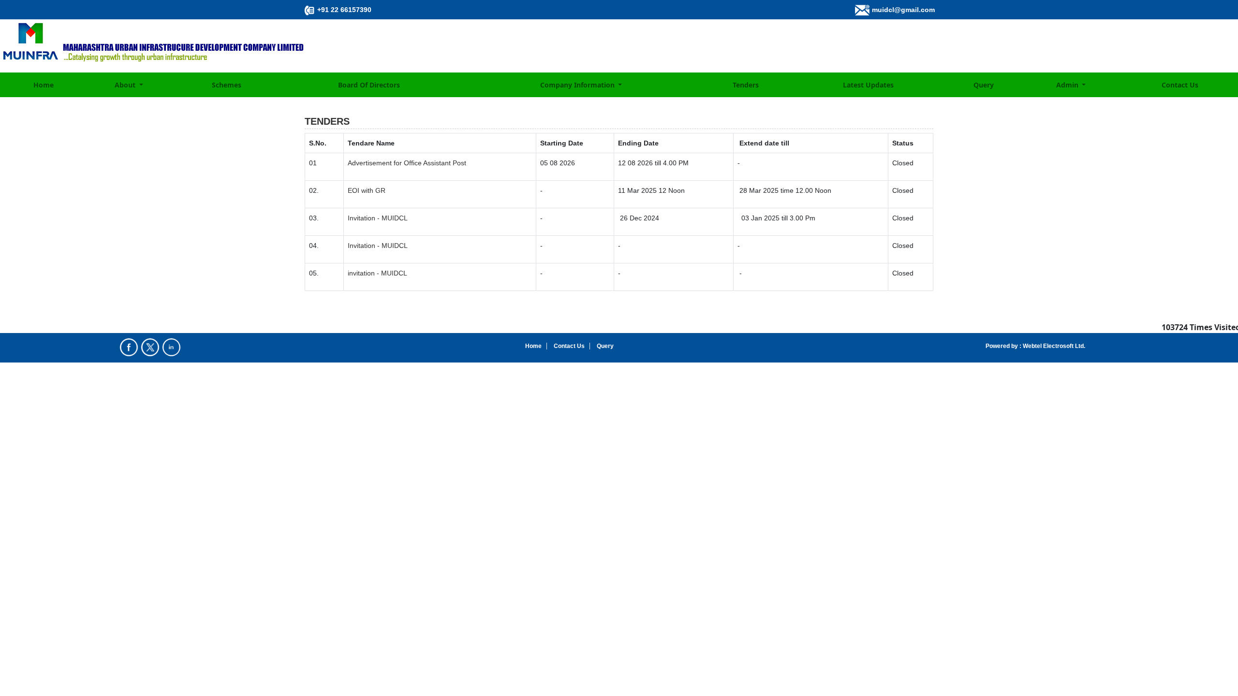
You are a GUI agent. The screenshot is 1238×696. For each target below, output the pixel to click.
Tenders (746, 84)
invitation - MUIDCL (377, 273)
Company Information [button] (578, 84)
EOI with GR (366, 190)
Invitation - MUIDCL (378, 218)
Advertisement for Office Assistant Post (407, 163)
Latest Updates (868, 84)
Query (983, 84)
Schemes (226, 84)
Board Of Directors (369, 84)
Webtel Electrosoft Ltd (1052, 346)
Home (43, 84)
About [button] (126, 84)
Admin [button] (1068, 84)
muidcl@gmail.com (903, 10)
